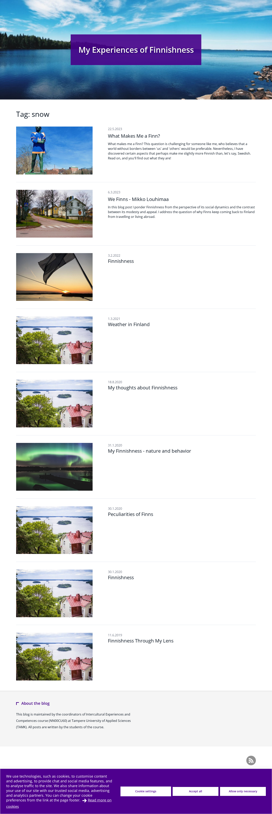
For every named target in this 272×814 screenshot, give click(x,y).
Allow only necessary (243, 791)
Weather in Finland (129, 324)
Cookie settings (145, 791)
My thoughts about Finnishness (142, 387)
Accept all (195, 791)
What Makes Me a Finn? (134, 136)
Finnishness (121, 261)
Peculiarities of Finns (130, 514)
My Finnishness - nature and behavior (149, 450)
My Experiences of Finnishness (136, 49)
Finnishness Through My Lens (140, 640)
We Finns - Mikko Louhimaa (138, 199)
